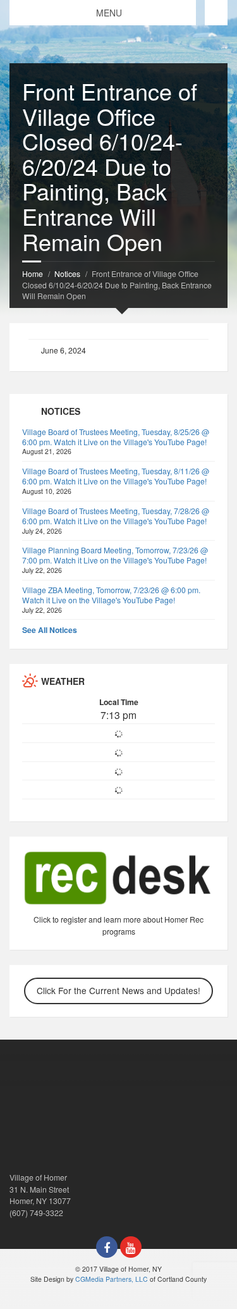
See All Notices (49, 630)
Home (32, 273)
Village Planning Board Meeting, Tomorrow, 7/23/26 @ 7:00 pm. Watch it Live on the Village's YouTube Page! (115, 554)
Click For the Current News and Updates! (118, 990)
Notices (67, 273)
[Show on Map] (216, 12)
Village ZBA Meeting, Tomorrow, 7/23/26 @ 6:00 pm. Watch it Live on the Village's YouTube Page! (111, 594)
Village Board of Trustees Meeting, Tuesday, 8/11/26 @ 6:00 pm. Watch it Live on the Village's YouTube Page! (115, 475)
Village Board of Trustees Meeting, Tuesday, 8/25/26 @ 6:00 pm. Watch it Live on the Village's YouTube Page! (115, 436)
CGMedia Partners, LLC (111, 1279)
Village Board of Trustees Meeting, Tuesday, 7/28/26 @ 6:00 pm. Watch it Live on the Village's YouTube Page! (115, 515)
